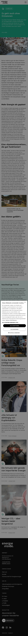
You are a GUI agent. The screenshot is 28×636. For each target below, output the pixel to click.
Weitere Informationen (11, 320)
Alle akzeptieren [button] (14, 325)
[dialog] (14, 318)
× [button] (24, 302)
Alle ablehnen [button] (14, 329)
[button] (14, 322)
